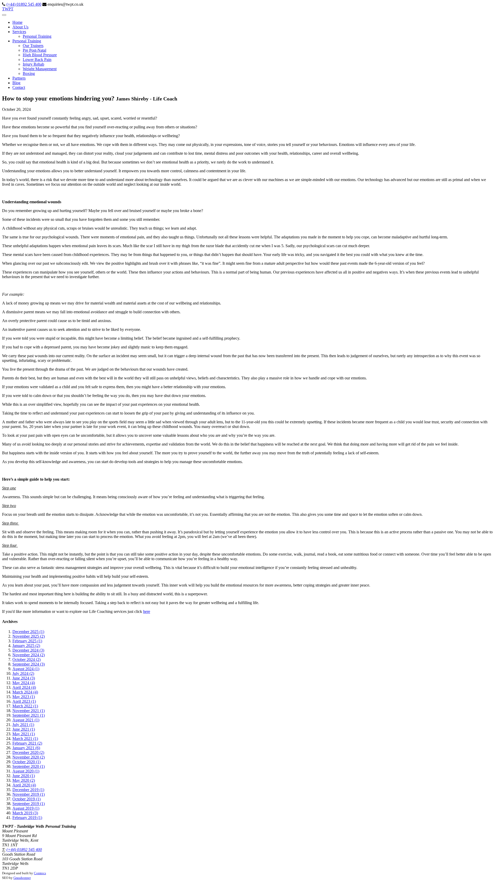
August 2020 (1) (25, 771)
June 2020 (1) (23, 776)
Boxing (29, 73)
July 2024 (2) (23, 673)
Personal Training (37, 36)
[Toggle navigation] (4, 15)
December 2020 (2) (28, 752)
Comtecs (40, 873)
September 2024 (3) (28, 664)
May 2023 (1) (23, 696)
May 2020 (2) (23, 780)
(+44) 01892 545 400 (23, 4)
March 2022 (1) (25, 706)
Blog (16, 83)
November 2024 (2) (28, 655)
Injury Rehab (33, 64)
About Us (20, 27)
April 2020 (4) (24, 785)
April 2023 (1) (24, 701)
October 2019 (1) (26, 799)
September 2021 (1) (28, 715)
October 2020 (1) (26, 762)
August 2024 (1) (25, 669)
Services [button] (19, 31)
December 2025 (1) (28, 631)
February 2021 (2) (27, 743)
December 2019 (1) (28, 789)
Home (17, 22)
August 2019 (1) (25, 808)
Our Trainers (33, 45)
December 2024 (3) (28, 650)
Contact (18, 87)
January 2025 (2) (26, 645)
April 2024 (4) (24, 687)
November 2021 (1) (28, 710)
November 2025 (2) (28, 636)
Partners (19, 78)
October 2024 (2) (26, 659)
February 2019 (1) (27, 817)
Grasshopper (22, 878)
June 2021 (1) (23, 729)
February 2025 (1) (27, 641)
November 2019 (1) (28, 794)
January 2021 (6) (26, 748)
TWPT (7, 9)
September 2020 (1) (28, 766)
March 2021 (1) (25, 738)
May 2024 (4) (23, 683)
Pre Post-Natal (34, 50)
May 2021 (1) (23, 734)
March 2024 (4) (25, 692)
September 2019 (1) (28, 803)
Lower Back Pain (37, 59)
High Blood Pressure (40, 55)
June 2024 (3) (23, 678)
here (146, 611)
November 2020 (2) (28, 757)
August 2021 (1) (25, 720)
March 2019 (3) (25, 813)
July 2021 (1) (23, 724)
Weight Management (40, 69)
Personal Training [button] (26, 41)
